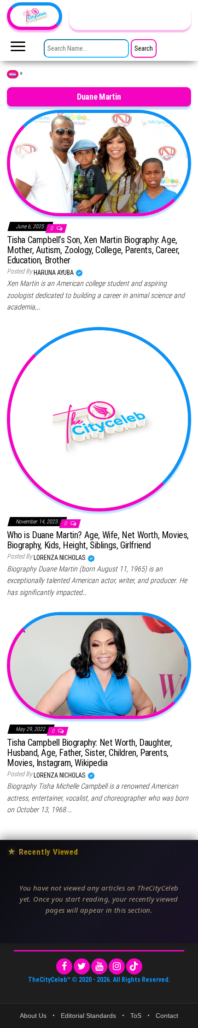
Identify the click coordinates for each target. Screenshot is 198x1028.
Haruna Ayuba (54, 272)
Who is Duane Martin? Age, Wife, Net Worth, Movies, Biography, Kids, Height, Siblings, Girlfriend (98, 540)
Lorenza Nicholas (60, 557)
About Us (33, 1015)
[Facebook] (64, 966)
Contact (167, 1015)
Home (12, 74)
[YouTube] (99, 966)
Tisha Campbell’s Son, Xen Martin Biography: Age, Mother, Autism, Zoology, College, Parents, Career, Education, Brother (93, 250)
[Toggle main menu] (18, 49)
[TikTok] (134, 966)
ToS (135, 1015)
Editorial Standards (88, 1015)
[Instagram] (117, 966)
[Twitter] (82, 966)
